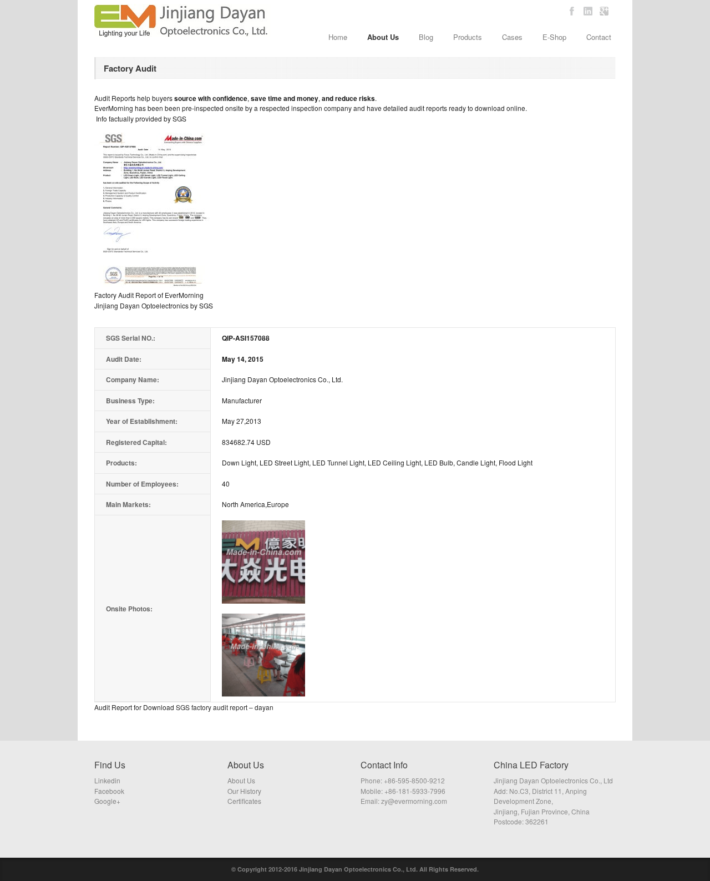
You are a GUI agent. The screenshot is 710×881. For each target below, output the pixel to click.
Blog (426, 37)
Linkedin (107, 780)
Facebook (109, 791)
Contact (598, 37)
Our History (244, 791)
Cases (512, 37)
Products (467, 37)
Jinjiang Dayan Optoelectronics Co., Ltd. (358, 869)
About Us (383, 37)
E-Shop (554, 37)
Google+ (107, 801)
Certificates (244, 801)
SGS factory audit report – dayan (224, 707)
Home (337, 37)
